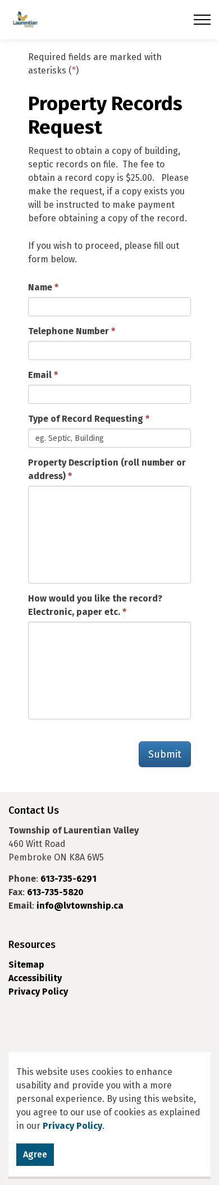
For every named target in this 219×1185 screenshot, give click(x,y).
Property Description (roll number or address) (107, 469)
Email (40, 375)
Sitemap (26, 964)
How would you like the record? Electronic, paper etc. (95, 605)
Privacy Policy (38, 991)
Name (40, 287)
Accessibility (35, 978)
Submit (164, 754)
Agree (35, 1154)
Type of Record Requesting (85, 418)
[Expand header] (202, 19)
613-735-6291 (68, 878)
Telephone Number (68, 331)
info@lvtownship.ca (80, 905)
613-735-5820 (55, 892)
